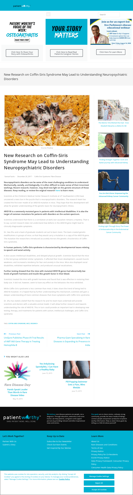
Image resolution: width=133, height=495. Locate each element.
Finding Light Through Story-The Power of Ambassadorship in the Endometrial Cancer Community (113, 229)
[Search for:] (109, 14)
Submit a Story (9, 444)
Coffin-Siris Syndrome (42, 176)
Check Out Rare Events (57, 444)
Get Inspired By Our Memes (59, 448)
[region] (66, 482)
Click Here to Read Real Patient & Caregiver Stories (66, 53)
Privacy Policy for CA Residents (104, 454)
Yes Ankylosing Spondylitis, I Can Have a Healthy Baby (47, 366)
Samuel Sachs (10, 176)
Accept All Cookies (99, 489)
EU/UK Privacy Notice (100, 457)
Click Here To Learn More (111, 52)
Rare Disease (56, 176)
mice (28, 323)
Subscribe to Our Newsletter (59, 441)
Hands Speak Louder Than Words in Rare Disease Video (17, 392)
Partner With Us (9, 441)
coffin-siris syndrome (17, 323)
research (34, 323)
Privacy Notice (97, 451)
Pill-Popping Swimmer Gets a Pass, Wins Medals (76, 384)
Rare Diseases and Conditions (104, 444)
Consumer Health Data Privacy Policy (107, 467)
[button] (48, 14)
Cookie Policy (64, 479)
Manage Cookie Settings (99, 476)
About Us (95, 441)
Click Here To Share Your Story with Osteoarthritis (22, 53)
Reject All (99, 483)
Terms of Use (97, 448)
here (58, 190)
